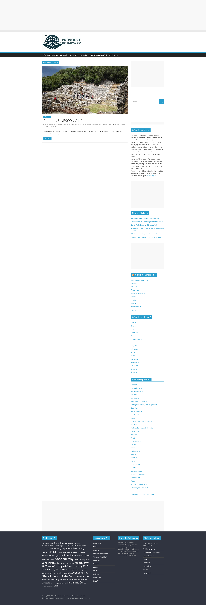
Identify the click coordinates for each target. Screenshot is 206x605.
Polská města (63, 553)
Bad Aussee (135, 458)
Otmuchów (135, 398)
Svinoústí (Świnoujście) (139, 484)
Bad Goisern (135, 451)
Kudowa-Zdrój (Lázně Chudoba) (142, 428)
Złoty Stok (134, 408)
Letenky (44, 549)
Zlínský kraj (50, 586)
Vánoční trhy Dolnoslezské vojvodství (76, 570)
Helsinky (96, 574)
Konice (133, 303)
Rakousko (134, 359)
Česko (57, 585)
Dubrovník (97, 543)
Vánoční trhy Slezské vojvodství (62, 579)
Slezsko (45, 555)
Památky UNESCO (119, 124)
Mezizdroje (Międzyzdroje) (140, 488)
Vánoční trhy (64, 559)
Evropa (82, 124)
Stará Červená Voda (138, 293)
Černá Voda (135, 290)
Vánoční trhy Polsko (65, 576)
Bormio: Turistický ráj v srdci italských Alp (146, 237)
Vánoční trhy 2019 (52, 562)
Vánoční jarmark (50, 559)
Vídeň (95, 547)
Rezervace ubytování (98, 55)
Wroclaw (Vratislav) (100, 557)
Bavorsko (58, 543)
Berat (72, 124)
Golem (133, 448)
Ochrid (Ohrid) (136, 441)
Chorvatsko (135, 333)
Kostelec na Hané (137, 307)
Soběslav (134, 283)
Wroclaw (44, 586)
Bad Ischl (134, 454)
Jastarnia (134, 425)
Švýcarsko (134, 372)
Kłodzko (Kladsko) (137, 411)
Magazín (83, 55)
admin (60, 124)
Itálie (132, 336)
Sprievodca (113, 55)
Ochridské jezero (97, 124)
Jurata (133, 418)
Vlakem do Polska (78, 556)
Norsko (133, 352)
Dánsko (133, 323)
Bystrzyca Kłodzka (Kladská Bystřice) (144, 405)
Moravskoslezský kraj (56, 549)
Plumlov (134, 310)
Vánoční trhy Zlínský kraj (57, 583)
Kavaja (133, 444)
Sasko (75, 552)
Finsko (133, 329)
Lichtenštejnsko (136, 339)
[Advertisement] (103, 15)
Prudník (133, 395)
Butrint (77, 124)
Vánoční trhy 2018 (82, 559)
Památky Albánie (108, 124)
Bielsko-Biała (135, 431)
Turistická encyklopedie (144, 274)
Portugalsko (147, 566)
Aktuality (73, 55)
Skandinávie (82, 552)
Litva (132, 342)
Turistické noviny (149, 549)
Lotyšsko (134, 346)
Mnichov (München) (100, 554)
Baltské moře (49, 543)
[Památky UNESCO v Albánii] (85, 67)
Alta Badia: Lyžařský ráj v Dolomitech (144, 234)
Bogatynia (134, 435)
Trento (133, 468)
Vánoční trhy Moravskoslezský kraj (57, 573)
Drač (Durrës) (135, 464)
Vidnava (134, 297)
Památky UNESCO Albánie (51, 127)
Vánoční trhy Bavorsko (54, 569)
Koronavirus (81, 546)
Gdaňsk (66, 546)
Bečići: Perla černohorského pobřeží (144, 225)
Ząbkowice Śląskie (137, 388)
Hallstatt (134, 385)
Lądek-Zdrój (135, 415)
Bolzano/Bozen (136, 478)
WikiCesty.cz (151, 176)
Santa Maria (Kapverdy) (139, 280)
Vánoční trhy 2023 (78, 566)
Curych (95, 567)
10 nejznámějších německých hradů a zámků (147, 222)
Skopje (133, 438)
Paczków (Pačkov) (137, 391)
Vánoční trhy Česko (75, 582)
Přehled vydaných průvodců (55, 55)
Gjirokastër (88, 124)
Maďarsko (146, 563)
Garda (133, 461)
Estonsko (134, 326)
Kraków (96, 564)
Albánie (67, 124)
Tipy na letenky (148, 556)
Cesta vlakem (68, 543)
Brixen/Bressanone (138, 474)
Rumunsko (135, 362)
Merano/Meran (136, 471)
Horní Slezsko (72, 546)
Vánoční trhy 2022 (58, 566)
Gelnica (133, 300)
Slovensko (134, 366)
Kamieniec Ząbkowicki (139, 401)
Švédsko (134, 369)
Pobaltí (145, 569)
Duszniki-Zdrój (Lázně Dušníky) (142, 421)
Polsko (133, 356)
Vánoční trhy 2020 (68, 563)
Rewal (133, 481)
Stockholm (97, 578)
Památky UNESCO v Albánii (64, 120)
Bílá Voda (134, 287)
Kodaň (95, 581)
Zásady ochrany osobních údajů (142, 494)
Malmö (95, 571)
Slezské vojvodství (55, 555)
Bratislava (96, 560)
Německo (134, 349)
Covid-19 (54, 546)
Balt (43, 543)
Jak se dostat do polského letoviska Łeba (145, 218)
